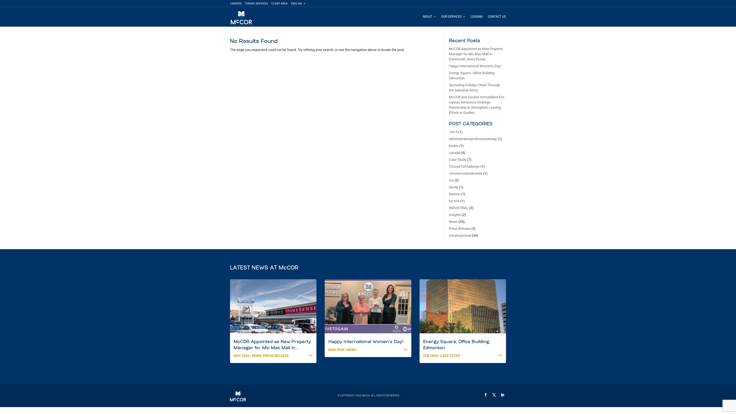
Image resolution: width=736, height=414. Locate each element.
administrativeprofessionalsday (473, 139)
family (453, 187)
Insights (455, 215)
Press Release (460, 229)
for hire (454, 201)
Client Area (279, 3)
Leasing (477, 16)
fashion (454, 194)
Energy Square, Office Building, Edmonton (456, 345)
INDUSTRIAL (458, 208)
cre (451, 180)
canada (454, 153)
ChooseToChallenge (464, 166)
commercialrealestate (465, 173)
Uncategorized (460, 235)
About (427, 16)
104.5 (453, 132)
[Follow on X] (494, 394)
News (453, 222)
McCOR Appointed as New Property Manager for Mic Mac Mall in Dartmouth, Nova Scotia (476, 54)
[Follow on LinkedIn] (502, 394)
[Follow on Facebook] (485, 394)
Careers (236, 3)
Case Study (457, 160)
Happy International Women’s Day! (475, 66)
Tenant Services (256, 3)
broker (454, 146)
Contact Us (497, 16)
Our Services (451, 16)
